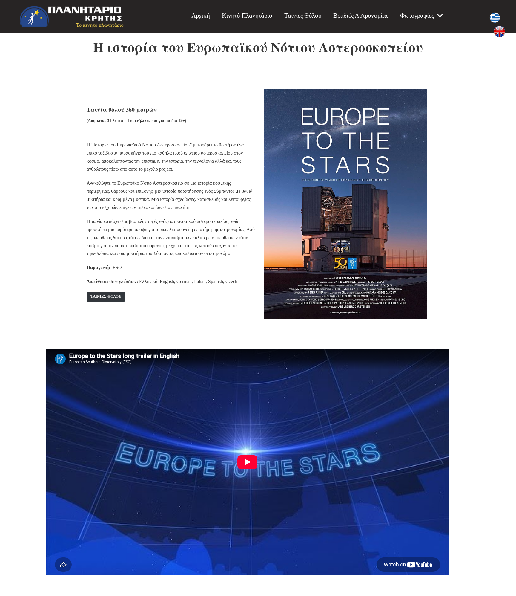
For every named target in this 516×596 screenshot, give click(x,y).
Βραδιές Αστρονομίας (360, 15)
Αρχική (200, 15)
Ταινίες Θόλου (302, 15)
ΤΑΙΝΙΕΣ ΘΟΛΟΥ (105, 296)
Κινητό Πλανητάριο (247, 15)
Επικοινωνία (440, 35)
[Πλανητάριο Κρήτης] (71, 16)
